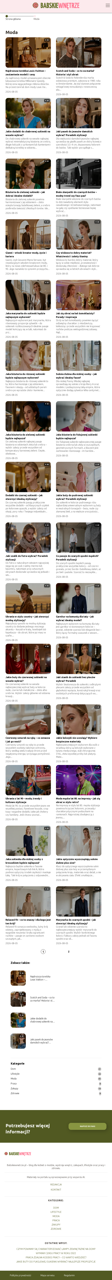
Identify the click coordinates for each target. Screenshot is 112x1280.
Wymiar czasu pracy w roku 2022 (56, 1253)
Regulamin (69, 1275)
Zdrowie (15, 1093)
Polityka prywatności (20, 1275)
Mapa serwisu (47, 1275)
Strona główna (13, 19)
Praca (13, 1083)
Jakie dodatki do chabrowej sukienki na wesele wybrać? (41, 1020)
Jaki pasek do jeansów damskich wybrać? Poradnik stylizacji (41, 1041)
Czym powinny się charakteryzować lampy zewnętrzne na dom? (55, 1249)
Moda (13, 1078)
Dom (13, 1068)
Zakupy (14, 1088)
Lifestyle (15, 1073)
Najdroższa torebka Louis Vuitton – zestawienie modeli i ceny (40, 978)
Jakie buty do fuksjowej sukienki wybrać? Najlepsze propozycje (56, 1261)
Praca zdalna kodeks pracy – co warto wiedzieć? (56, 1257)
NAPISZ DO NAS (87, 1126)
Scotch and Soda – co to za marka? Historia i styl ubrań (42, 999)
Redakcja (56, 1184)
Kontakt (56, 1189)
